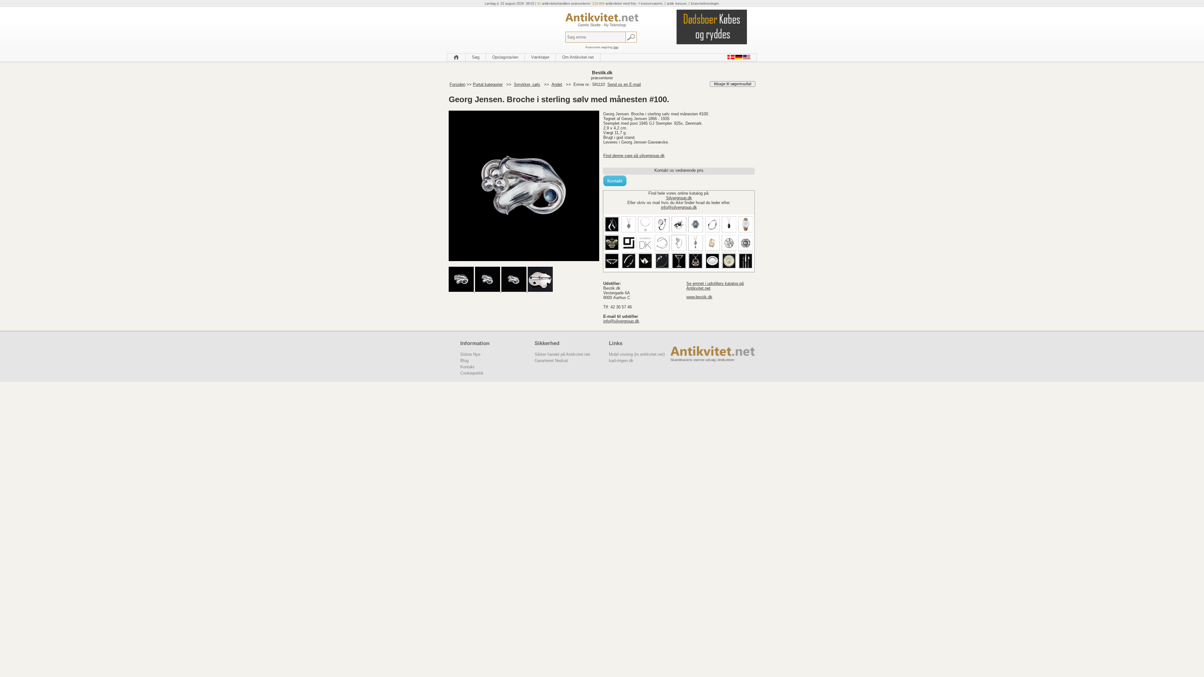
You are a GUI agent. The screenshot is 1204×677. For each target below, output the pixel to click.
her (616, 47)
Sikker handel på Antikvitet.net (562, 354)
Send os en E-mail (624, 84)
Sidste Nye (470, 354)
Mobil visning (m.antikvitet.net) (637, 354)
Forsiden (457, 84)
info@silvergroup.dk (679, 207)
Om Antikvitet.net (578, 57)
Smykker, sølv (527, 84)
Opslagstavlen (505, 57)
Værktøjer (540, 57)
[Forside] (456, 57)
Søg (475, 57)
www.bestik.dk (699, 297)
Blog (464, 360)
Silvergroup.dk (679, 198)
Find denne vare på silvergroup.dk (634, 155)
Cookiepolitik (471, 373)
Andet (557, 84)
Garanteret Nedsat (551, 360)
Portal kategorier (488, 84)
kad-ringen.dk (621, 360)
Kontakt (614, 180)
